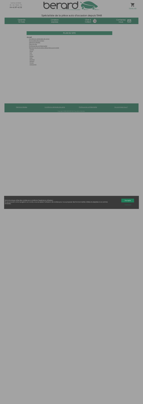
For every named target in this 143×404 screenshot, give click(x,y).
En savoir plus (128, 204)
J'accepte (128, 200)
